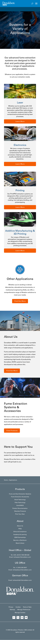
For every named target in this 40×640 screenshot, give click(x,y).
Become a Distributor (20, 540)
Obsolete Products (20, 511)
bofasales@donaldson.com (22, 557)
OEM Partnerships (20, 537)
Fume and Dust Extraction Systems (20, 494)
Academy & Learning (20, 534)
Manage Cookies (20, 612)
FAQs (20, 528)
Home (6, 480)
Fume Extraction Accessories (20, 497)
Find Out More (20, 301)
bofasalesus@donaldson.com (22, 570)
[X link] (18, 617)
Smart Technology (20, 499)
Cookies (18, 607)
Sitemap (12, 609)
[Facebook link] (13, 617)
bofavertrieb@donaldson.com (22, 580)
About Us (20, 526)
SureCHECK (20, 505)
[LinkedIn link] (22, 617)
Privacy (11, 607)
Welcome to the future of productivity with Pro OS (21, 9)
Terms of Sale (27, 607)
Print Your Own (20, 514)
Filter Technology (20, 502)
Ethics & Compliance (20, 531)
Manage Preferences (23, 609)
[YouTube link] (26, 617)
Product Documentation (20, 508)
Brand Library (20, 543)
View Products (12, 430)
